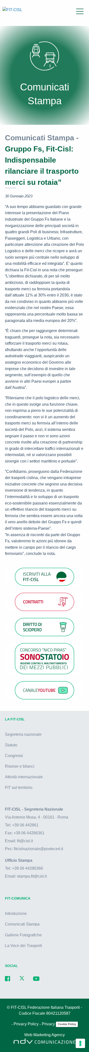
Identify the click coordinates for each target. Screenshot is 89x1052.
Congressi (14, 756)
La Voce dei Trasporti (23, 946)
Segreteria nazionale (23, 734)
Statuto (11, 745)
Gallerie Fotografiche (23, 935)
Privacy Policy (27, 1024)
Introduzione (16, 913)
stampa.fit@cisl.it (32, 876)
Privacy (49, 1024)
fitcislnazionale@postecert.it (38, 849)
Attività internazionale (24, 777)
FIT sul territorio (18, 787)
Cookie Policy (67, 1024)
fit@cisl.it (25, 841)
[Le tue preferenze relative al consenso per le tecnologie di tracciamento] (80, 1043)
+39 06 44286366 (27, 868)
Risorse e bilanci (19, 766)
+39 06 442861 (25, 825)
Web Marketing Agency (44, 1035)
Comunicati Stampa (22, 924)
